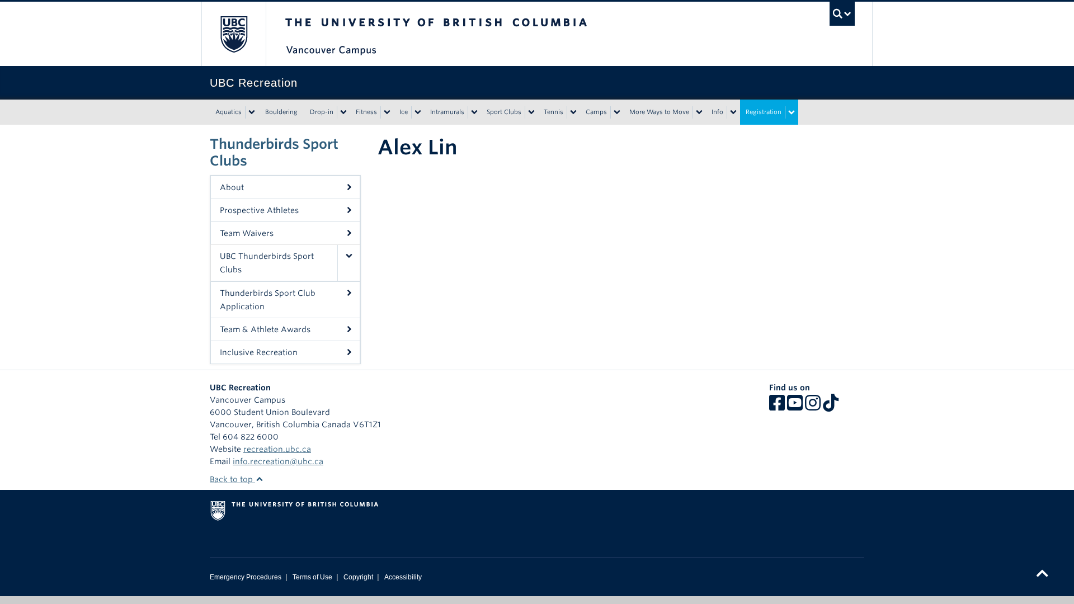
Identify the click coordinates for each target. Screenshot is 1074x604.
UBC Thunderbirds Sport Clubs (267, 263)
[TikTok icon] (831, 406)
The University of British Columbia (233, 34)
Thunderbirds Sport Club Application (267, 300)
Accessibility (403, 577)
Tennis (553, 112)
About (232, 187)
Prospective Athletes (259, 210)
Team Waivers (247, 233)
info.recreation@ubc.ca (278, 461)
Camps (596, 112)
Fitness (366, 112)
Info (717, 112)
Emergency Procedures (245, 577)
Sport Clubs (504, 112)
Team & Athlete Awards (265, 329)
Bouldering (281, 112)
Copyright (358, 577)
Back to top (232, 479)
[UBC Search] (842, 14)
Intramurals (447, 112)
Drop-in (321, 112)
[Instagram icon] (813, 406)
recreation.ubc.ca (277, 449)
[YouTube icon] (795, 406)
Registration (763, 112)
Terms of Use (312, 577)
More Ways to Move (659, 112)
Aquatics (228, 112)
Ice (403, 112)
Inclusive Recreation (259, 352)
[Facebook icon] (777, 406)
